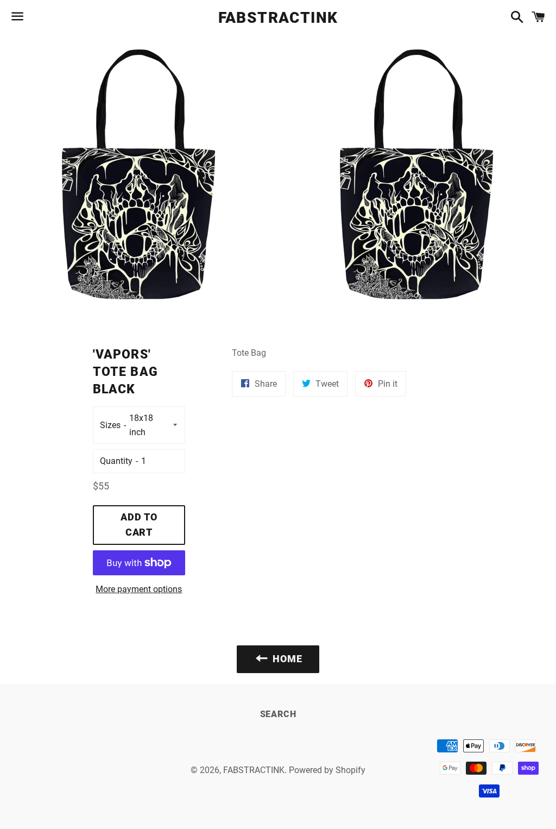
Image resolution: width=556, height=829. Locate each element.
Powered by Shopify (327, 770)
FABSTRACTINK (278, 18)
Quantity (116, 461)
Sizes (110, 425)
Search (278, 714)
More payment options (139, 589)
